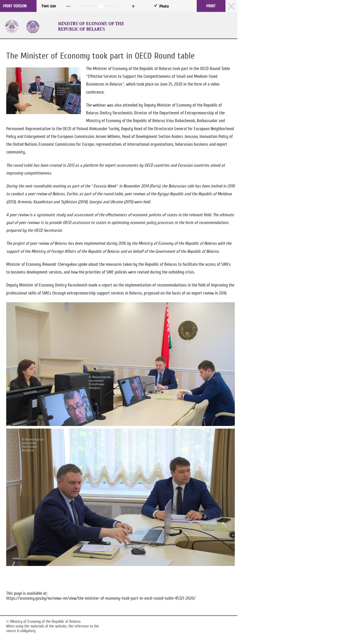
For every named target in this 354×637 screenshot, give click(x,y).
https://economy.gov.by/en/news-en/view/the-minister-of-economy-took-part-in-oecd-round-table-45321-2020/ (101, 598)
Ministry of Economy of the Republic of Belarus (91, 26)
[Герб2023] (15, 26)
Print (211, 6)
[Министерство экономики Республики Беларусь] (36, 26)
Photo (164, 6)
